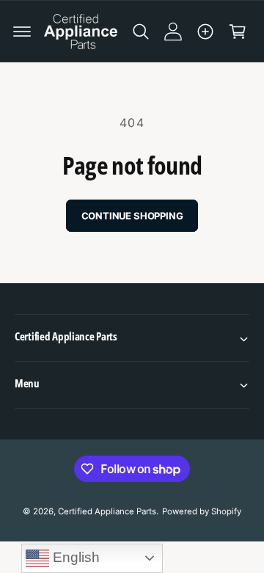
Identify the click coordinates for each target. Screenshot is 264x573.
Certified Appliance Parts (107, 511)
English (74, 557)
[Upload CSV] (205, 31)
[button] (22, 31)
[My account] (173, 31)
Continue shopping (132, 216)
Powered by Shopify (201, 511)
